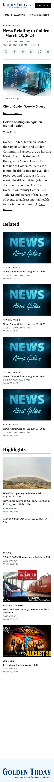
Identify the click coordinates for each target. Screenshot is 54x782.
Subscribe (43, 5)
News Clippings (11, 26)
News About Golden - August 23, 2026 (24, 428)
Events (7, 553)
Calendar (19, 15)
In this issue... (12, 113)
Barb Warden (10, 508)
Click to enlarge (11, 98)
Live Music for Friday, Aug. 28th (21, 665)
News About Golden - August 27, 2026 (24, 324)
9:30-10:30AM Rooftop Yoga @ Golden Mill (27, 557)
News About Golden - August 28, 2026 (24, 271)
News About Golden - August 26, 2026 (24, 376)
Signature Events (39, 15)
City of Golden (17, 147)
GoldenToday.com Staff (17, 41)
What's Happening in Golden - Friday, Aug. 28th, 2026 (24, 495)
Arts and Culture (13, 605)
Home (6, 15)
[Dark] (31, 5)
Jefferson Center (34, 142)
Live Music (8, 661)
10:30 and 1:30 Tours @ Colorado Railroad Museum (26, 611)
